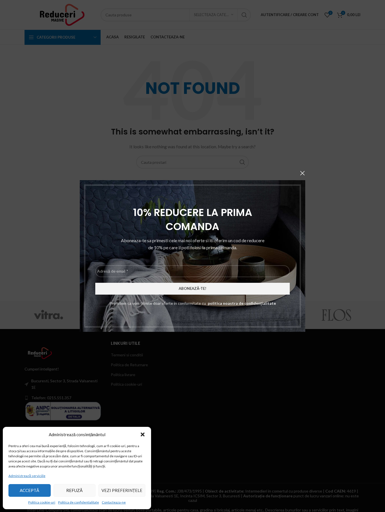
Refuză (74, 490)
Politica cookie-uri (41, 502)
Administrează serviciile (26, 476)
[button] (142, 434)
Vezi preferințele (121, 490)
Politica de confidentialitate (78, 502)
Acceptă (29, 490)
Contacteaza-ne (114, 502)
